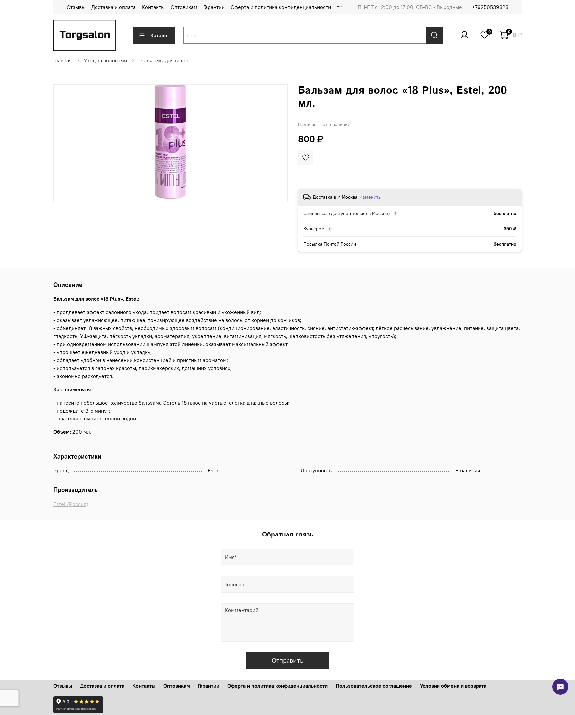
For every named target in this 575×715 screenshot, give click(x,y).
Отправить (287, 660)
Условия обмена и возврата (453, 685)
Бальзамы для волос (164, 60)
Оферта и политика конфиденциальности (281, 7)
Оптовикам (184, 7)
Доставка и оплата (113, 7)
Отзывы (76, 7)
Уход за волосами (105, 60)
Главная (62, 60)
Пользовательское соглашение (374, 685)
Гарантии (214, 7)
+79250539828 (490, 7)
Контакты (153, 7)
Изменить (370, 197)
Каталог (160, 35)
